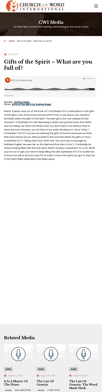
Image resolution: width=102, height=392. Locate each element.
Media (11, 41)
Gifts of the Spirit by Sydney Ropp (31, 104)
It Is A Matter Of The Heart (16, 383)
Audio (8, 369)
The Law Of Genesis (45, 383)
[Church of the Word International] (47, 6)
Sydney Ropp (22, 102)
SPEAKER (8, 390)
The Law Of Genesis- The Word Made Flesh (83, 385)
